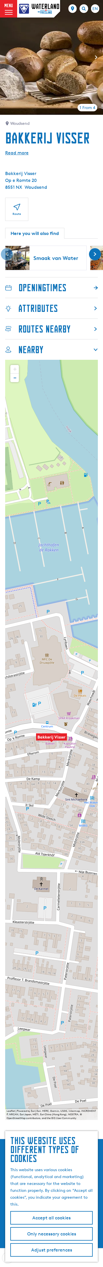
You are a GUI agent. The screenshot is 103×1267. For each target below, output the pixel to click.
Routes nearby (44, 329)
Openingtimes (42, 287)
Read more (17, 153)
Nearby (30, 349)
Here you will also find (35, 233)
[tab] (87, 107)
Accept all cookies (51, 1218)
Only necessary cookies (51, 1234)
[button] (51, 740)
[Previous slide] (7, 57)
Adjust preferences (51, 1250)
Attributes (38, 308)
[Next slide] (96, 57)
